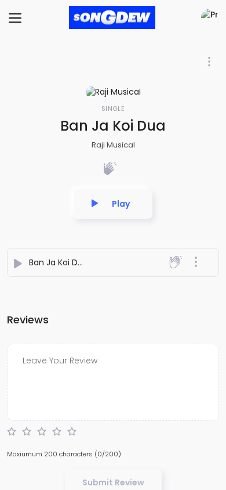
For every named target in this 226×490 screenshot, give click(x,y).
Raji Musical (113, 144)
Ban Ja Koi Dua (58, 262)
